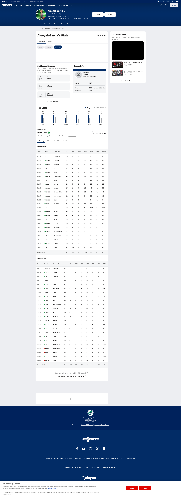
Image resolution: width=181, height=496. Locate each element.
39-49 (47, 248)
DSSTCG (56, 204)
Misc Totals (57, 141)
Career (40, 47)
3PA (82, 264)
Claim (98, 14)
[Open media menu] (166, 5)
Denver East (57, 236)
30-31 (47, 208)
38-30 (48, 200)
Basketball (42, 41)
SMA (55, 248)
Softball (50, 41)
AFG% (104, 151)
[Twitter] (172, 1)
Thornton (56, 160)
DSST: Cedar (57, 220)
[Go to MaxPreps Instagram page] (90, 449)
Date (38, 151)
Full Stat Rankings (53, 101)
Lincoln (56, 224)
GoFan (13, 1)
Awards (56, 24)
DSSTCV (56, 184)
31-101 (48, 156)
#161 (90, 90)
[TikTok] (159, 1)
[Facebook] (177, 1)
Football (19, 5)
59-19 (48, 216)
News (69, 24)
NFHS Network (23, 1)
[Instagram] (168, 1)
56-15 (48, 188)
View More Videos (127, 81)
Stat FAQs (81, 376)
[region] (90, 488)
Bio (45, 24)
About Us (49, 458)
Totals (49, 141)
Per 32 (65, 141)
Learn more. (72, 136)
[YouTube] (163, 1)
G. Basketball (51, 5)
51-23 (48, 172)
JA (54, 168)
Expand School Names (99, 133)
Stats (50, 24)
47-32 (48, 212)
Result (46, 151)
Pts (73, 151)
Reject (145, 488)
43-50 (47, 180)
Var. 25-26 (48, 47)
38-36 (48, 164)
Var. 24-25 (58, 47)
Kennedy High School (90, 418)
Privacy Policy (78, 458)
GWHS (56, 240)
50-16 (48, 224)
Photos (63, 24)
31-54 (47, 240)
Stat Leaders (61, 376)
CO (42, 28)
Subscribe (68, 458)
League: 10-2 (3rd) (99, 88)
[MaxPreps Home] (7, 5)
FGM (79, 151)
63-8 (47, 204)
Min (67, 151)
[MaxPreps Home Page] (38, 28)
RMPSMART (57, 196)
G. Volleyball (63, 5)
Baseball (28, 5)
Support (130, 458)
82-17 (48, 184)
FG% (91, 151)
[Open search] (161, 5)
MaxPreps (6, 1)
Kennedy (47, 28)
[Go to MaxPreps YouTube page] (83, 449)
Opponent (57, 151)
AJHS (55, 172)
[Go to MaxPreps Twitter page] (97, 449)
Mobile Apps (58, 458)
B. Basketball (39, 5)
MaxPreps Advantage (38, 1)
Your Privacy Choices (118, 458)
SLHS (55, 180)
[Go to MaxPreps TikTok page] (76, 449)
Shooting (41, 141)
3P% (87, 264)
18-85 (47, 236)
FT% (104, 264)
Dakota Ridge (58, 192)
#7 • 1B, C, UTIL (80, 19)
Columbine (57, 156)
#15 (65, 19)
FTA (99, 264)
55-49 (48, 176)
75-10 (48, 228)
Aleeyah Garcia (55, 10)
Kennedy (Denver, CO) (54, 14)
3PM (76, 264)
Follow (110, 14)
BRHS (55, 200)
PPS (97, 151)
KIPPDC (56, 216)
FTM (93, 264)
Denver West (58, 232)
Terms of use (90, 458)
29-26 (48, 192)
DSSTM (56, 212)
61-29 (48, 160)
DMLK (56, 188)
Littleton (56, 164)
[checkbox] (93, 132)
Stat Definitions (101, 35)
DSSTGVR (56, 228)
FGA (85, 151)
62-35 (48, 232)
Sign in (174, 5)
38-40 (47, 220)
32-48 (47, 168)
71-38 (48, 244)
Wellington (57, 176)
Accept (132, 488)
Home (40, 24)
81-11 (48, 196)
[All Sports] (72, 5)
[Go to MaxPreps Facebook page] (104, 449)
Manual (56, 208)
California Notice (102, 458)
